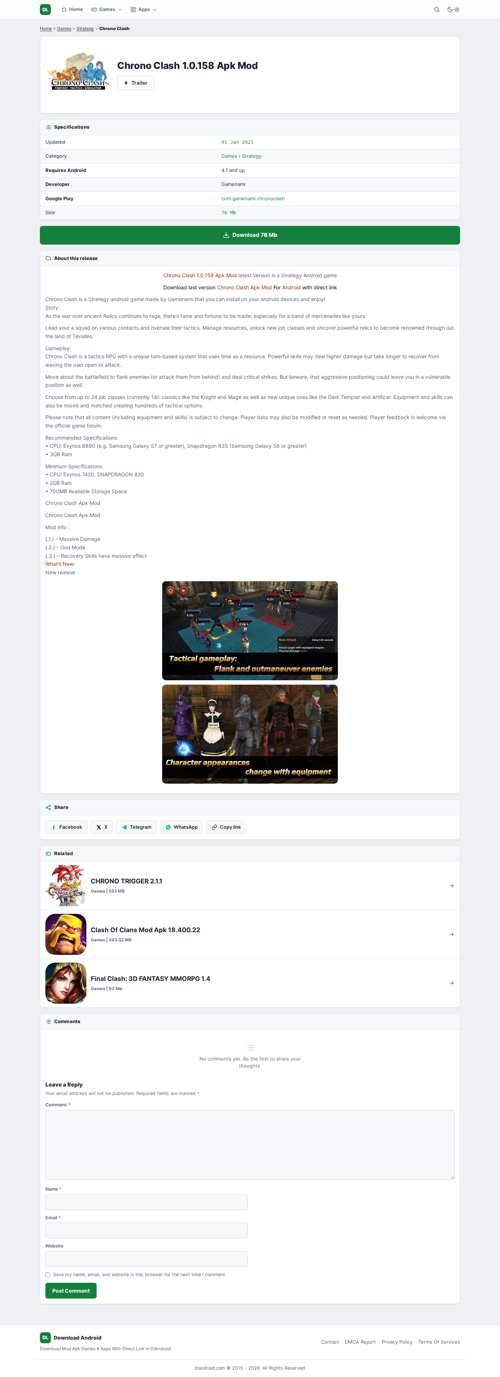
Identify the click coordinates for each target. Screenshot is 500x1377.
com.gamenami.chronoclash (253, 198)
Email (53, 1217)
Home (76, 9)
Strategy (85, 28)
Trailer (139, 83)
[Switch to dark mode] (453, 9)
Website (54, 1246)
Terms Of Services (439, 1342)
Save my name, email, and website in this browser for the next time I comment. (139, 1274)
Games (107, 9)
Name (53, 1189)
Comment (58, 1104)
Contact (330, 1342)
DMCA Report (360, 1342)
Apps (144, 9)
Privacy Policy (397, 1342)
